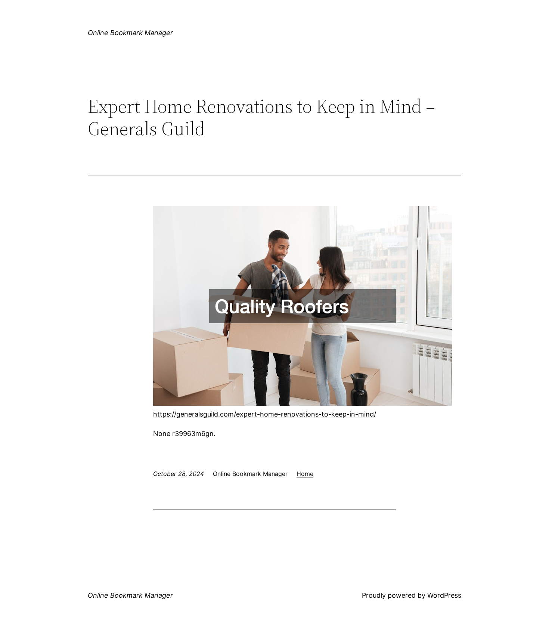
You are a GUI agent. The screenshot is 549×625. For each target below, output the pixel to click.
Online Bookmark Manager (130, 33)
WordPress (444, 595)
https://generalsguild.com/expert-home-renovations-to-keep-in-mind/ (264, 414)
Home (305, 473)
